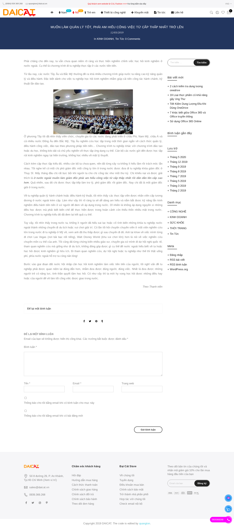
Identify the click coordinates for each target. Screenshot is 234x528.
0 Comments (132, 38)
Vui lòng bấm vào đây (136, 4)
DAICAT (106, 523)
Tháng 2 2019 (178, 190)
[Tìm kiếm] (211, 12)
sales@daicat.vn (39, 487)
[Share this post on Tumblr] (102, 318)
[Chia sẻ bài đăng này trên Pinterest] (96, 318)
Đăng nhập (176, 255)
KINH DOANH (105, 38)
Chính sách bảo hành (84, 499)
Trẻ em (90, 12)
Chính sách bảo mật (131, 489)
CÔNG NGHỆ (178, 211)
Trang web (128, 383)
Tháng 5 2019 (178, 181)
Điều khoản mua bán (132, 484)
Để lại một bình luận (39, 308)
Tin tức (161, 12)
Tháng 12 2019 (178, 161)
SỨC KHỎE (177, 222)
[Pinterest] (47, 503)
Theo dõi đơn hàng (83, 503)
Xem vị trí (50, 480)
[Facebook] (26, 503)
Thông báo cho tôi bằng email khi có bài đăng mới (53, 415)
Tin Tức (119, 38)
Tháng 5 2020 (178, 157)
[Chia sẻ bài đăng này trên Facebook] (84, 318)
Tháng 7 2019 (178, 176)
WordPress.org (179, 269)
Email (77, 383)
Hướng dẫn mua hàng (85, 480)
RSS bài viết (177, 259)
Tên (27, 383)
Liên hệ (178, 12)
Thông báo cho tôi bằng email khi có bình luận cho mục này (59, 402)
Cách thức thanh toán (84, 484)
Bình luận (30, 346)
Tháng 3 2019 (178, 185)
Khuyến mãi (141, 12)
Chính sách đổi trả (83, 494)
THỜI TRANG (178, 228)
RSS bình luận (178, 264)
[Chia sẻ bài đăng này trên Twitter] (90, 318)
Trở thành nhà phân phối (134, 494)
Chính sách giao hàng (85, 489)
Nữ (76, 12)
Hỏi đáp (76, 475)
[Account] (217, 12)
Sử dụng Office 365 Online (185, 121)
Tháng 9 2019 (178, 166)
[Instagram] (40, 503)
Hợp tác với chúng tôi (132, 499)
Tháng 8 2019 (178, 171)
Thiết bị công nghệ (114, 12)
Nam (63, 12)
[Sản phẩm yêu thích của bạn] (223, 12)
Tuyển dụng (126, 480)
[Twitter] (33, 503)
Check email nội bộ (131, 503)
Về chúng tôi (127, 475)
